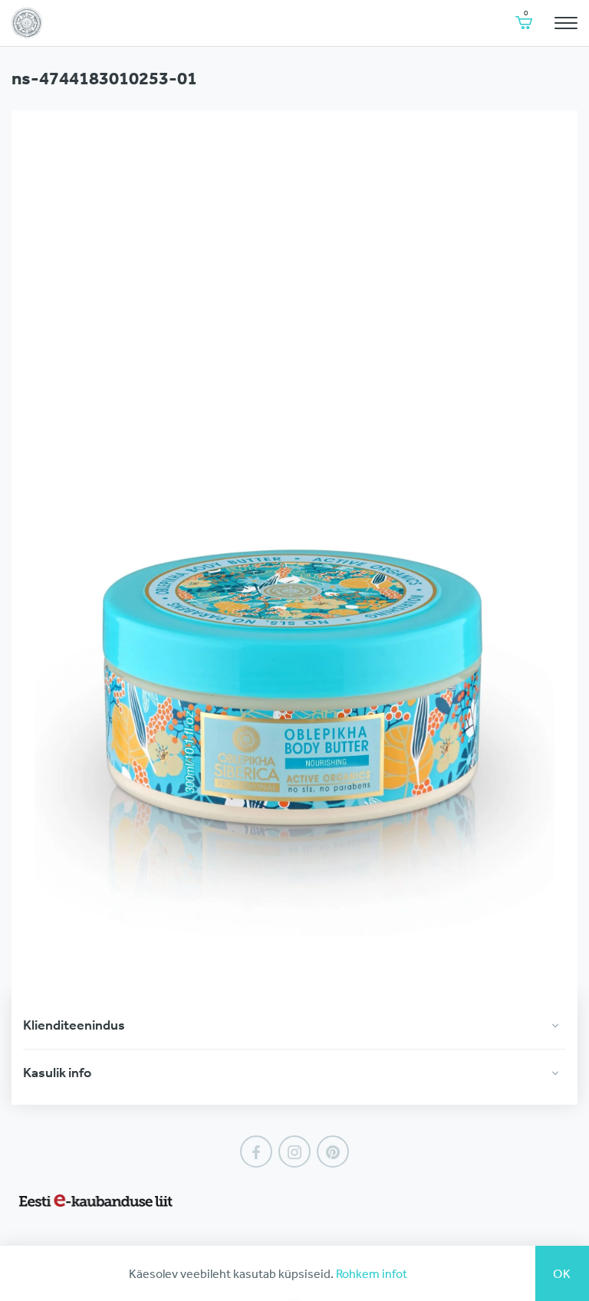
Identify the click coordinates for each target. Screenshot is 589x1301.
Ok (562, 1273)
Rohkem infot (371, 1273)
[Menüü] (566, 23)
